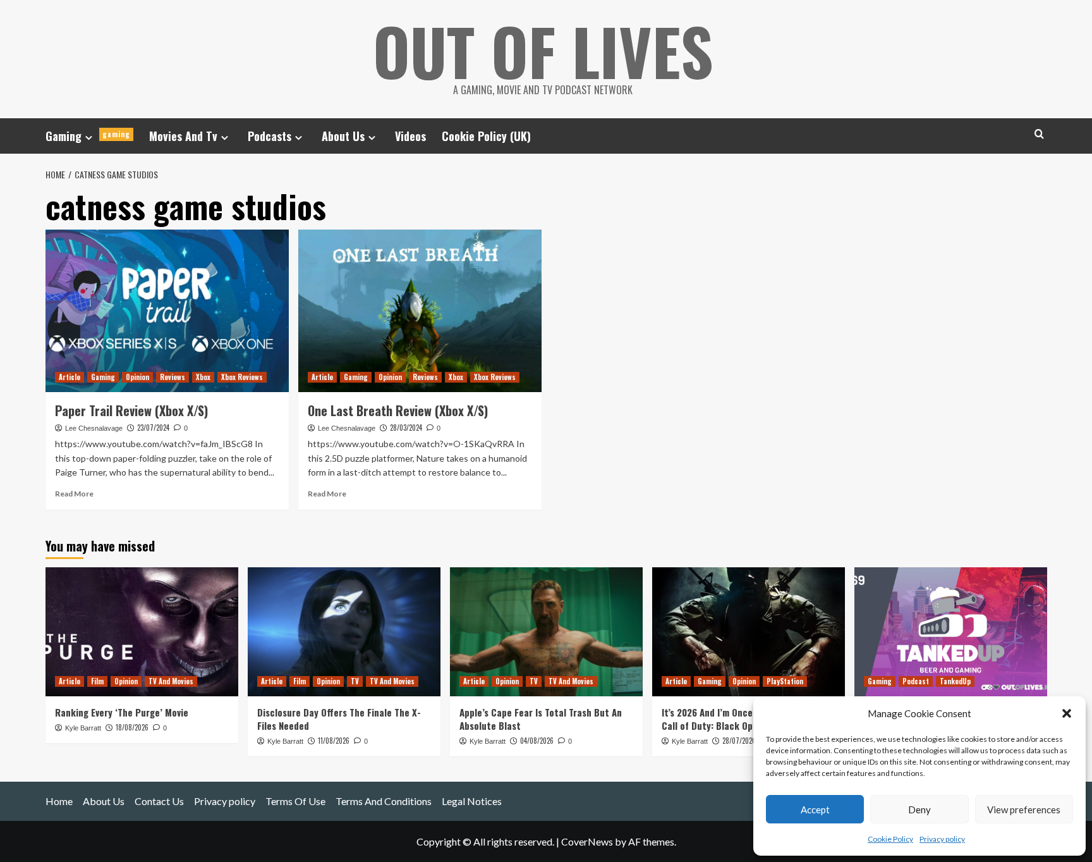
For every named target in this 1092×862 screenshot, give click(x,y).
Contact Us (159, 801)
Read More (74, 493)
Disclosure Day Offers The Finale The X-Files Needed (339, 718)
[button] (1066, 713)
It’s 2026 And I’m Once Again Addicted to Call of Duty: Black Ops (746, 718)
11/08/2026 (333, 741)
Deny (919, 809)
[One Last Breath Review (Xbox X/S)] (420, 311)
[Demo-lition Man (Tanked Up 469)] (950, 631)
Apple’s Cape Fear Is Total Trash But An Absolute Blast (540, 718)
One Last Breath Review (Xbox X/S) (398, 410)
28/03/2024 (406, 427)
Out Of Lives (543, 50)
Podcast (915, 681)
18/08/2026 (132, 727)
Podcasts (269, 136)
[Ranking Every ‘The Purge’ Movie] (142, 631)
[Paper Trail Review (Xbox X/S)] (167, 311)
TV (355, 681)
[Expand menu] (89, 137)
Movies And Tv (183, 136)
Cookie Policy (890, 839)
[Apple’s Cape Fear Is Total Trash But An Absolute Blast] (546, 631)
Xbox (203, 377)
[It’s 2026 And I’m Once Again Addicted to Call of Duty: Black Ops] (748, 631)
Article (69, 377)
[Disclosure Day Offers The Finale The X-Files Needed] (344, 631)
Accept (815, 809)
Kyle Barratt (83, 728)
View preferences (1023, 809)
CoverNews (587, 841)
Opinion (137, 377)
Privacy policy (942, 839)
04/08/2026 (537, 741)
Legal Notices (472, 801)
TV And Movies (171, 681)
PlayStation (785, 681)
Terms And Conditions (384, 801)
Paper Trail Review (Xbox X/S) (131, 410)
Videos (410, 136)
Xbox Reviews (242, 377)
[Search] (1039, 134)
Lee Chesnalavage (94, 428)
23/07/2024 (153, 427)
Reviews (172, 377)
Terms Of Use (295, 801)
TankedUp (955, 681)
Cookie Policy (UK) (486, 136)
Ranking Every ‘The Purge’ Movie (121, 712)
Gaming (88, 136)
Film (97, 681)
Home (59, 801)
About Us (343, 136)
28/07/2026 (739, 741)
